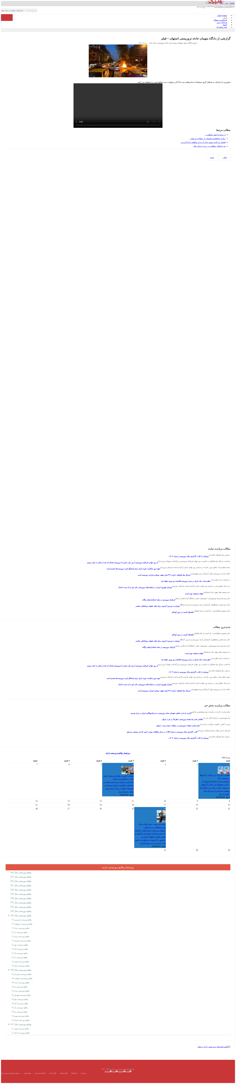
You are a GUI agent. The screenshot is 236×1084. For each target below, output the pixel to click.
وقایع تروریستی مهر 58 (20, 999)
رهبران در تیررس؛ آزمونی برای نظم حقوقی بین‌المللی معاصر (158, 606)
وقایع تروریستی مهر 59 (20, 945)
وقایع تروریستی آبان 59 (20, 949)
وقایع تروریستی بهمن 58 (20, 1016)
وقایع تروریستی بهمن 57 (20, 1029)
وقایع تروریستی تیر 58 (19, 987)
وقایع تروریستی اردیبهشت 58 (22, 978)
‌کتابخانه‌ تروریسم (40, 1073)
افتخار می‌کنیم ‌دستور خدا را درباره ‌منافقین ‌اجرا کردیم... (203, 142)
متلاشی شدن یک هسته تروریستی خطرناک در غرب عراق (182, 719)
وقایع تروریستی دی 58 (19, 1012)
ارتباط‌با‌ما (74, 1073)
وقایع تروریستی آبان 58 (20, 1003)
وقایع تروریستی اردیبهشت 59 (22, 924)
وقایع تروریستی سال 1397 (20, 902)
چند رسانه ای (221, 27)
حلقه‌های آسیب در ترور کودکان (183, 612)
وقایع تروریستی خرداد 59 (20, 928)
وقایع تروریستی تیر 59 (19, 932)
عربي (226, 3)
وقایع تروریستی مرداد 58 (20, 991)
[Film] (213, 1046)
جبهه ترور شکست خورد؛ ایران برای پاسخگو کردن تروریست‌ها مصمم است (133, 569)
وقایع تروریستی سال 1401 (20, 885)
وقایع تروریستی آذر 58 (19, 1008)
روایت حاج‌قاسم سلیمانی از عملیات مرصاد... (208, 138)
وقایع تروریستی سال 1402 (20, 881)
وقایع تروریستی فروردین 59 (21, 920)
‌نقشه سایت (27, 1073)
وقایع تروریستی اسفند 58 (21, 1020)
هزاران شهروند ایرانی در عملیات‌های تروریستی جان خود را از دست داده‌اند (145, 587)
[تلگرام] (108, 1071)
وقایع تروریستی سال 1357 (20, 1024)
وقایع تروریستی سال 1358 (20, 970)
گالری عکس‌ (63, 1073)
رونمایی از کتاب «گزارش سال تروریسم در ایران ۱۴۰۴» (189, 556)
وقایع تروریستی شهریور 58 (21, 995)
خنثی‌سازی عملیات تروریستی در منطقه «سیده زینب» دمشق (178, 726)
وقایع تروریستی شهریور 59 (21, 941)
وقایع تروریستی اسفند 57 (21, 1033)
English (232, 3)
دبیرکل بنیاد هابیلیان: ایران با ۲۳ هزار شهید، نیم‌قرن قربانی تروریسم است (164, 575)
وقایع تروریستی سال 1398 (20, 898)
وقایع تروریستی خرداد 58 (20, 982)
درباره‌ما (83, 1073)
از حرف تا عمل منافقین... (215, 135)
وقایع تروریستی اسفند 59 (21, 966)
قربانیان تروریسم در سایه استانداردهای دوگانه (158, 600)
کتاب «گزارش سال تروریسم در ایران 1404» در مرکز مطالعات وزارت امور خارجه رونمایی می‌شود (162, 732)
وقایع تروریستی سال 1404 (20, 872)
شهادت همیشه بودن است (194, 594)
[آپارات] (115, 1071)
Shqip (221, 3)
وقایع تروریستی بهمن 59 (20, 961)
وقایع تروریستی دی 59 (19, 957)
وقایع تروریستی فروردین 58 (21, 974)
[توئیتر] (128, 1071)
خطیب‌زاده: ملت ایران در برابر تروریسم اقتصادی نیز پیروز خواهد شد (186, 581)
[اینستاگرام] (121, 1071)
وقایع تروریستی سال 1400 (20, 890)
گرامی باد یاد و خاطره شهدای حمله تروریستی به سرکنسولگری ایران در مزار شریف (161, 713)
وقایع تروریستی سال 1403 (20, 877)
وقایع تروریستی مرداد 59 (20, 936)
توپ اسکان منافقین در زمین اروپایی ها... (209, 146)
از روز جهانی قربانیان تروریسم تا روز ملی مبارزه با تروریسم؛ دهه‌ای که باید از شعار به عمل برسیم (122, 563)
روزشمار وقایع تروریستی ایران (117, 753)
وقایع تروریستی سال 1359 (20, 915)
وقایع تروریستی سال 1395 (20, 911)
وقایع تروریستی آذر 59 (19, 953)
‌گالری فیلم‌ (52, 1073)
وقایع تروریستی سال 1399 (20, 894)
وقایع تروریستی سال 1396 (20, 907)
